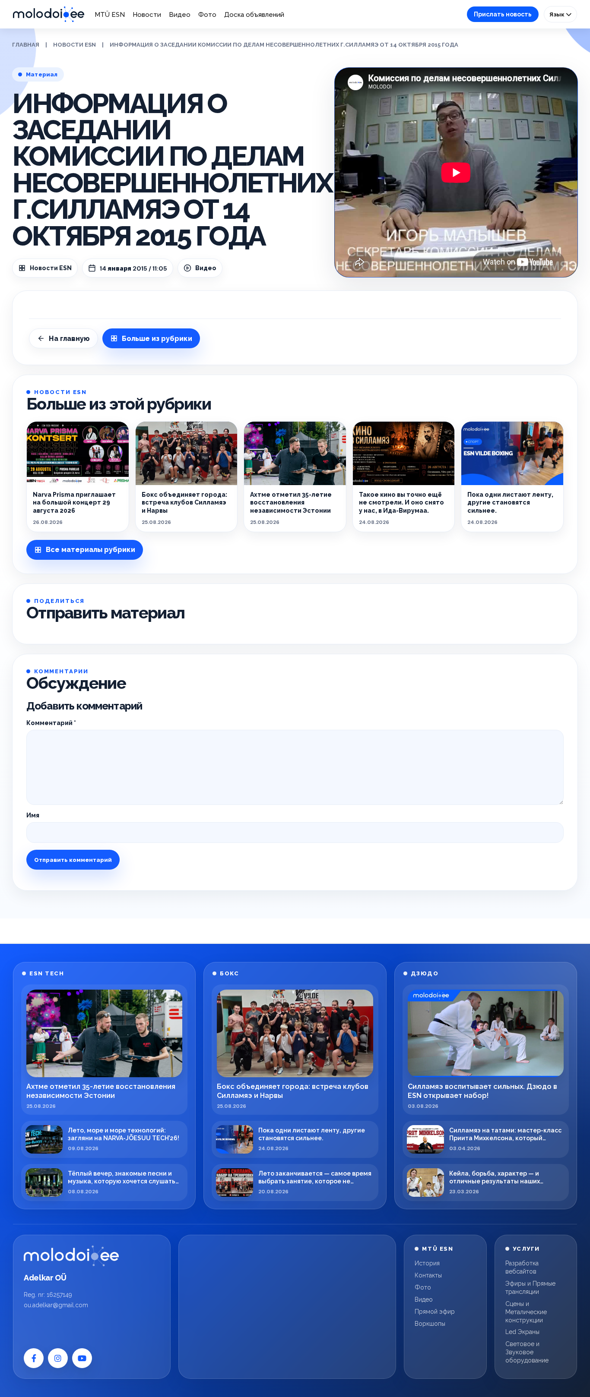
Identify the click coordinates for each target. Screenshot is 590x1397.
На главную (69, 338)
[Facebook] (34, 1358)
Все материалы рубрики (90, 550)
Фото (207, 15)
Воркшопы (430, 1323)
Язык (557, 14)
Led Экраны (522, 1331)
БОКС (229, 973)
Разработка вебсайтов (522, 1267)
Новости (147, 15)
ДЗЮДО (425, 973)
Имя (32, 815)
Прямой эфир (435, 1311)
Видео (179, 15)
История (427, 1263)
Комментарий (51, 722)
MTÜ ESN (110, 15)
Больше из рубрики (157, 338)
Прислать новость (503, 14)
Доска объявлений (254, 15)
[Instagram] (58, 1358)
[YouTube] (82, 1358)
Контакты (428, 1275)
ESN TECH (46, 973)
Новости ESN (74, 44)
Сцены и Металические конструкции (526, 1312)
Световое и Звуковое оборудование (527, 1352)
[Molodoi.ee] (71, 1256)
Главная (25, 44)
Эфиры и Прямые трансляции (530, 1287)
